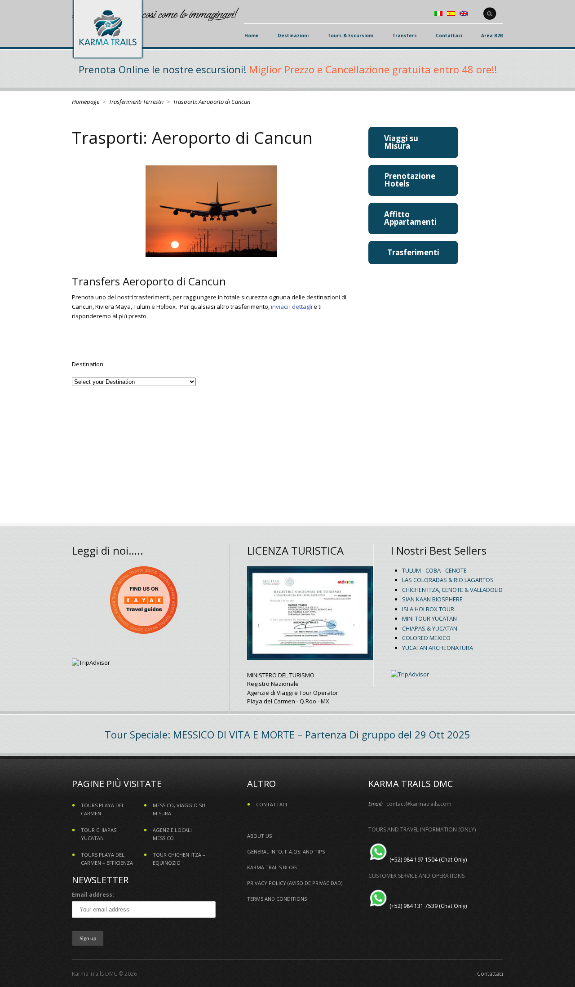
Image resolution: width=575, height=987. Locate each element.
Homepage (85, 102)
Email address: (93, 894)
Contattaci (490, 974)
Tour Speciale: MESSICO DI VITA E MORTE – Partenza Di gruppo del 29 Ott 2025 (287, 734)
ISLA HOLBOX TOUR (428, 609)
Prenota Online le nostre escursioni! (162, 69)
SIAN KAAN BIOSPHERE (432, 599)
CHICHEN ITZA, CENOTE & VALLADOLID (452, 590)
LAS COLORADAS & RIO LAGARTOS (448, 580)
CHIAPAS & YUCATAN (429, 628)
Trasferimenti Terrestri (136, 102)
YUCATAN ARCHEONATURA (437, 648)
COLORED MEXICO (426, 638)
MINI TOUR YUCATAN (429, 618)
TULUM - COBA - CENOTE (434, 570)
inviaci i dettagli (291, 306)
